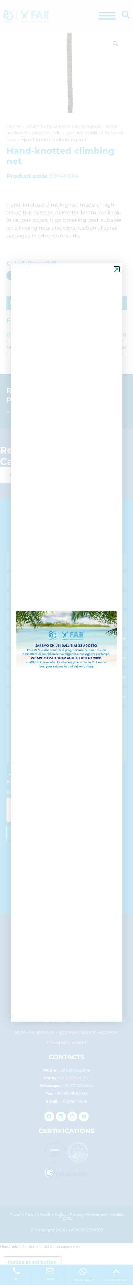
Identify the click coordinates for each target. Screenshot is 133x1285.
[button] (116, 269)
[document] (66, 642)
